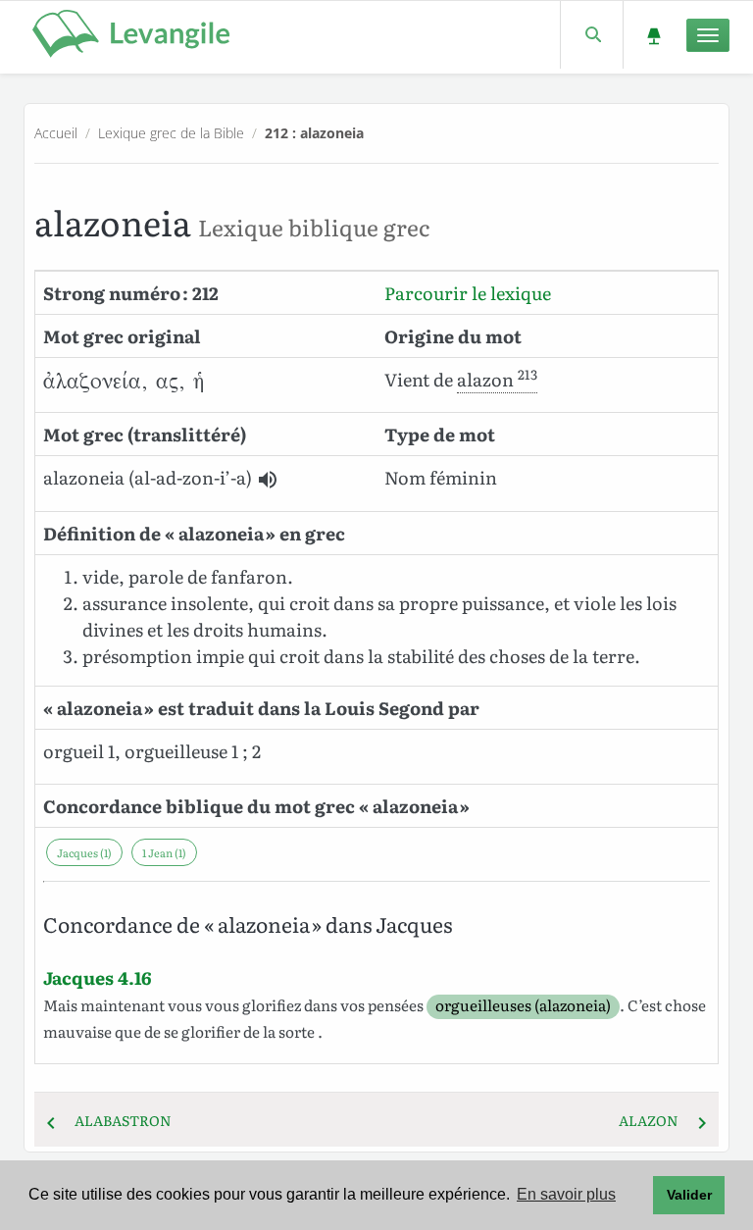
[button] (267, 479)
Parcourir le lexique (467, 293)
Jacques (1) (84, 852)
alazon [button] (497, 379)
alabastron (117, 1120)
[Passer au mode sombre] (653, 35)
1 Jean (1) (164, 852)
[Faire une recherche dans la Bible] (592, 35)
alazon (654, 1120)
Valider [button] (689, 1195)
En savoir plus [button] (566, 1194)
